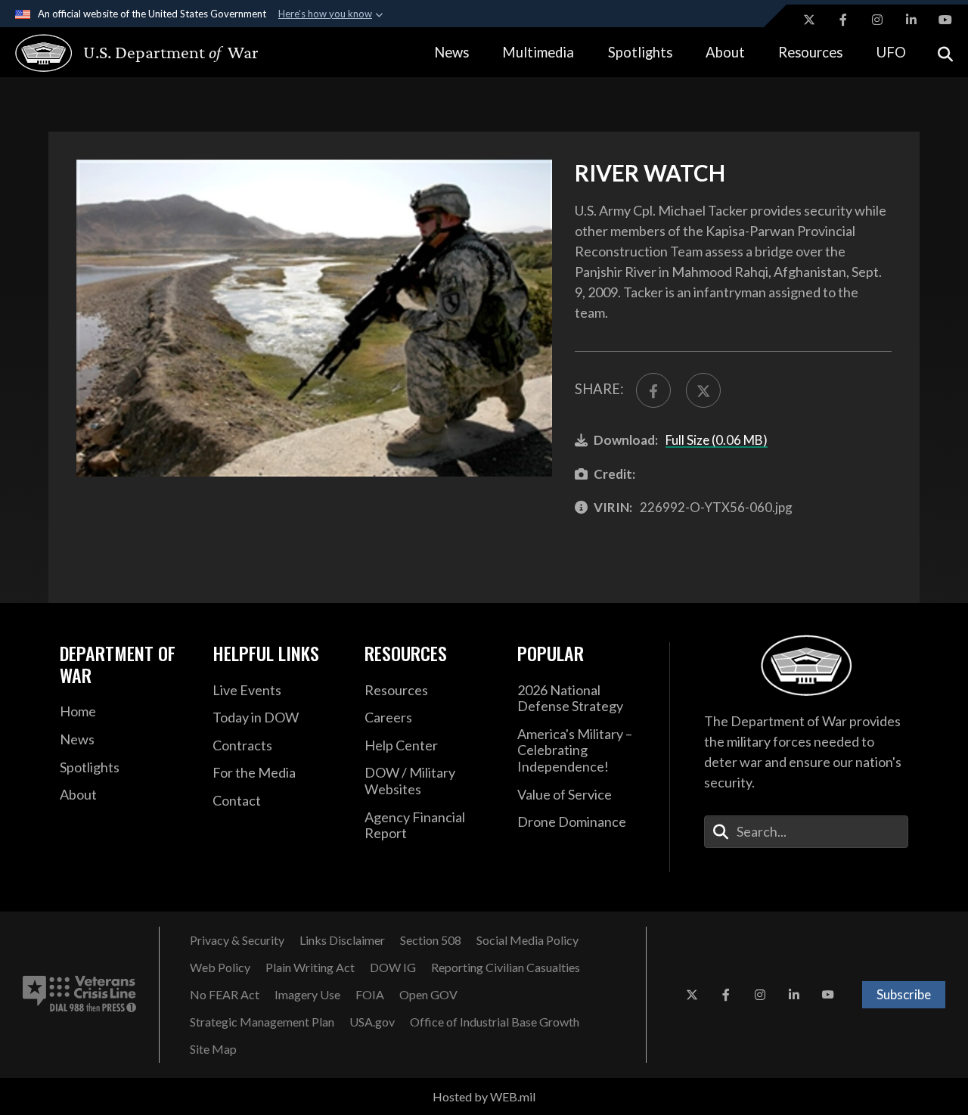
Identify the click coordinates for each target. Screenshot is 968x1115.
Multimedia (538, 52)
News (451, 52)
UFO (891, 52)
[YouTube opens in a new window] (945, 19)
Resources (810, 52)
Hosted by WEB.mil (484, 1096)
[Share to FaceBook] (653, 390)
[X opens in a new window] (809, 19)
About (725, 52)
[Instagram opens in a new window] (877, 19)
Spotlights (640, 52)
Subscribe (903, 994)
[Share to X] (703, 390)
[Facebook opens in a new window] (843, 19)
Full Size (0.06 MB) (717, 440)
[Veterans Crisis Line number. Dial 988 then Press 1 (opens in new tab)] (79, 995)
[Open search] (945, 52)
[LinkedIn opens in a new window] (911, 19)
